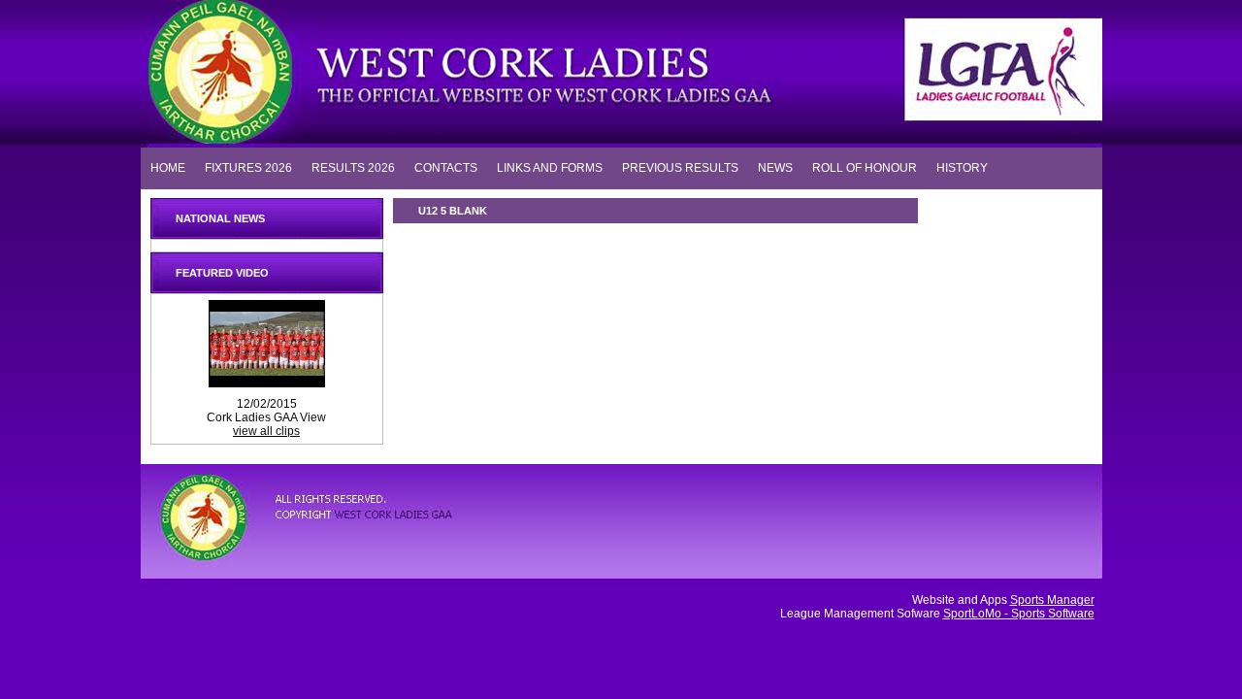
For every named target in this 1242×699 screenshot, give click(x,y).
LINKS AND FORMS (550, 167)
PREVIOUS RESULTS (680, 167)
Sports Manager (1052, 600)
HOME (167, 167)
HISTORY (962, 167)
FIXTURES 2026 (248, 167)
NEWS (775, 167)
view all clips (266, 431)
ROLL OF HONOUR (864, 167)
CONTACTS (445, 167)
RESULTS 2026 (353, 167)
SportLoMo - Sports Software (1019, 613)
